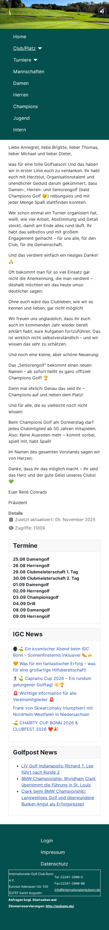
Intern (19, 129)
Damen (21, 83)
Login (47, 840)
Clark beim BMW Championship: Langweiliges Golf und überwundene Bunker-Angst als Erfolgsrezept (57, 798)
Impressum (53, 852)
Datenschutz (54, 864)
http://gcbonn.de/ (60, 906)
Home (19, 36)
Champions (25, 106)
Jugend (21, 118)
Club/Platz (24, 48)
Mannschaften (28, 71)
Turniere (22, 60)
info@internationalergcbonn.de (77, 890)
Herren (20, 95)
